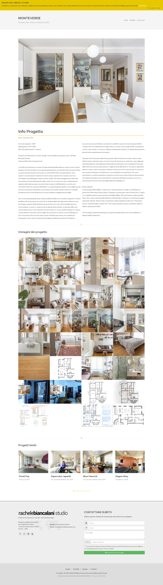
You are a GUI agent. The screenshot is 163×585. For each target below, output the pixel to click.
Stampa (84, 569)
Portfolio (132, 20)
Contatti (94, 569)
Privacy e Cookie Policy (99, 576)
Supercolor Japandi (61, 476)
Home (126, 20)
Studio (67, 569)
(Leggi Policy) (142, 6)
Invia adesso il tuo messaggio (115, 552)
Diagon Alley (121, 476)
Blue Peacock (90, 476)
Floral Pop (24, 476)
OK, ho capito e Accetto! (154, 8)
